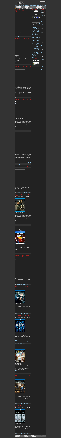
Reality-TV (42, 59)
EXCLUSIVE (22, 8)
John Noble (17, 36)
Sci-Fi (20, 318)
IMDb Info (16, 61)
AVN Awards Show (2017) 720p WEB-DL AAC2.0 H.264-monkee (35, 27)
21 (38, 23)
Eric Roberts (38, 46)
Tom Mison (21, 131)
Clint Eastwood (36, 45)
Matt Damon (38, 50)
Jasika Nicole (27, 313)
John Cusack (37, 48)
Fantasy (19, 68)
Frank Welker (17, 253)
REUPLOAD (28, 8)
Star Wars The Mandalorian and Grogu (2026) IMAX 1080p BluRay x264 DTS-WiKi (36, 30)
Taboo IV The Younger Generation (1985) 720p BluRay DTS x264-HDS (35, 31)
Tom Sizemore (38, 56)
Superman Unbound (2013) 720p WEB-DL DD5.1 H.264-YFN (22, 256)
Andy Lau (36, 43)
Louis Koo (33, 50)
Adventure (16, 68)
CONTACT (41, 8)
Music (41, 52)
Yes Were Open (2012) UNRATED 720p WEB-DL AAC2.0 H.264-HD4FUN (35, 36)
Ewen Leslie (20, 192)
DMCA (38, 8)
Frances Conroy (23, 284)
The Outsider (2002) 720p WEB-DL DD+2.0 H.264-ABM (22, 39)
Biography (42, 35)
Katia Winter (22, 97)
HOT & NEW (18, 8)
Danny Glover (38, 45)
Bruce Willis (37, 44)
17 (33, 23)
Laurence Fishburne (34, 49)
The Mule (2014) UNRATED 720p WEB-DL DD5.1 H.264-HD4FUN (22, 166)
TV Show (25, 68)
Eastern (42, 18)
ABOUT (43, 8)
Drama (18, 68)
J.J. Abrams (25, 313)
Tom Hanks (36, 56)
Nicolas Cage (34, 52)
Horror (17, 318)
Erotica (41, 42)
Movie (19, 168)
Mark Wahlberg (35, 50)
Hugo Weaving (23, 192)
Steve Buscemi (33, 56)
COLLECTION (25, 8)
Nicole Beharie (29, 97)
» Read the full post (29, 62)
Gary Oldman (35, 47)
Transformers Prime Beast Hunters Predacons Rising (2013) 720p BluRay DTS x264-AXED (22, 228)
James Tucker (26, 284)
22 (39, 23)
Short (41, 63)
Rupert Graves (26, 36)
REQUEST (31, 8)
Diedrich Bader (20, 284)
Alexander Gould (17, 284)
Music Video (42, 21)
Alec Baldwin (33, 43)
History (41, 49)
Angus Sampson (17, 192)
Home (15, 8)
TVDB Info (16, 94)
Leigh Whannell (28, 192)
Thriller (23, 68)
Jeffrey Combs (20, 253)
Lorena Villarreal (19, 36)
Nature (41, 56)
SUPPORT (36, 8)
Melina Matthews (23, 36)
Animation (16, 230)
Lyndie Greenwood (25, 97)
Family (18, 230)
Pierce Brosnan (35, 53)
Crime (16, 168)
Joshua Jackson (17, 343)
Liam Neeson (38, 49)
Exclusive (18, 168)
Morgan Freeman (37, 51)
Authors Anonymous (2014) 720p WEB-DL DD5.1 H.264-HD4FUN (36, 33)
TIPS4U (33, 8)
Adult (41, 28)
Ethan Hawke (33, 47)
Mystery (21, 68)
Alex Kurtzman (17, 97)
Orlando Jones (16, 131)
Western (26, 68)
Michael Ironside (25, 253)
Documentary (42, 39)
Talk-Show (42, 66)
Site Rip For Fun (42, 74)
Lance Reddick (21, 343)
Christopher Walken (33, 45)
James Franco (35, 48)
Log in (41, 10)
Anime (41, 32)
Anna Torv (20, 313)
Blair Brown (22, 313)
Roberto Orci (19, 131)
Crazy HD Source (42, 75)
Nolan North (28, 253)
